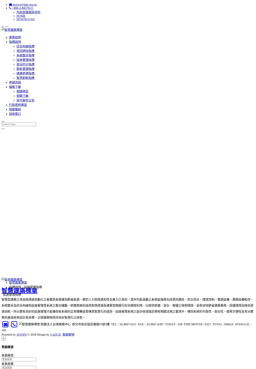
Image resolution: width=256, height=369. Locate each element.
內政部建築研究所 (28, 12)
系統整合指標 (25, 55)
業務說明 (15, 37)
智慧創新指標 (25, 78)
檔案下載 (15, 86)
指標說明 (15, 42)
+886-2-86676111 (22, 8)
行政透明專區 (18, 104)
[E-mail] (5, 324)
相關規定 (22, 91)
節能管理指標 (25, 68)
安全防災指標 (25, 64)
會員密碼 (7, 363)
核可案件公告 (25, 100)
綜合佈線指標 (25, 46)
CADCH (55, 334)
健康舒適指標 (25, 73)
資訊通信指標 (25, 50)
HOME (20, 15)
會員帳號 (7, 355)
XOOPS (21, 334)
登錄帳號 (68, 334)
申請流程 (15, 82)
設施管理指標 (25, 60)
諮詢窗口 (15, 114)
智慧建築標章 (18, 282)
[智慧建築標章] (11, 30)
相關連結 (15, 109)
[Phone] (14, 324)
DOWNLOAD (25, 19)
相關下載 (22, 96)
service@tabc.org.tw (24, 4)
